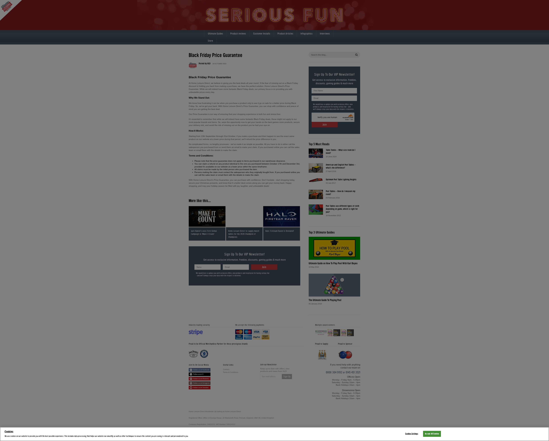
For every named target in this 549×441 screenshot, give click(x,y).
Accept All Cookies (432, 433)
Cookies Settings (411, 433)
